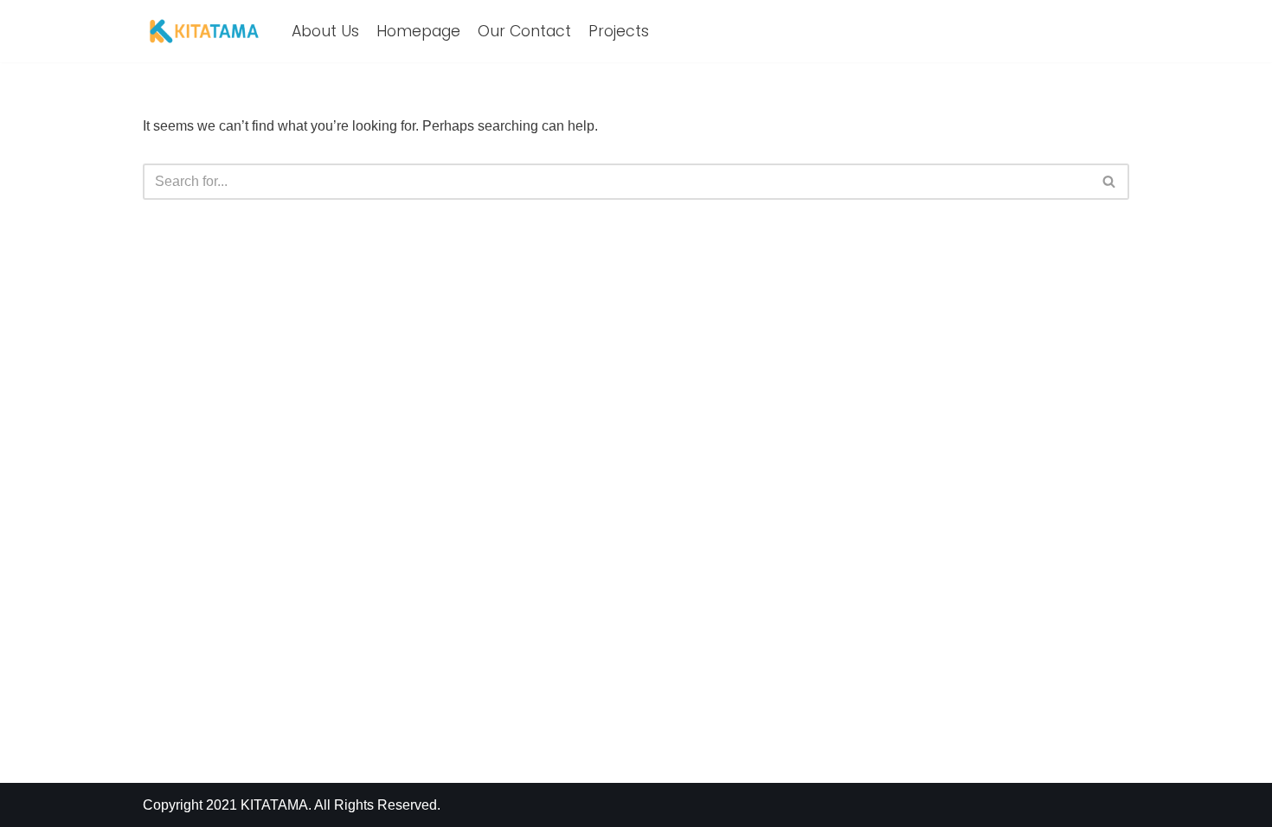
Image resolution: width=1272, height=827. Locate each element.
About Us (325, 31)
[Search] (1109, 181)
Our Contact (524, 31)
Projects (618, 31)
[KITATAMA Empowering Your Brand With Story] (204, 31)
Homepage (418, 31)
